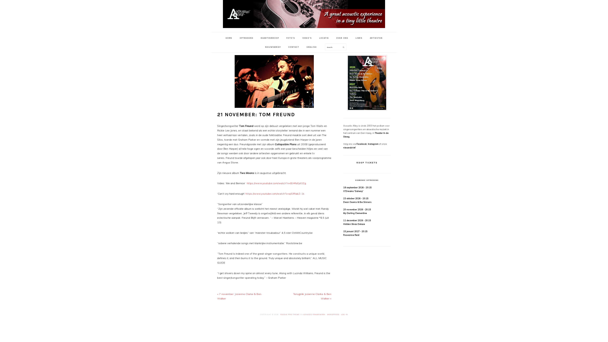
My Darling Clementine (355, 213)
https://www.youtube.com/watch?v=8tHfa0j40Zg (276, 183)
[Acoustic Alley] (304, 28)
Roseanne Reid (351, 235)
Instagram (373, 144)
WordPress (333, 314)
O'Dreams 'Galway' (353, 191)
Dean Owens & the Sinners (357, 202)
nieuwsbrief (349, 147)
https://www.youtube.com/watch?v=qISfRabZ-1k (275, 193)
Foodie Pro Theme (290, 314)
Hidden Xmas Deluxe (354, 224)
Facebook (362, 144)
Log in (344, 314)
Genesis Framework (314, 314)
